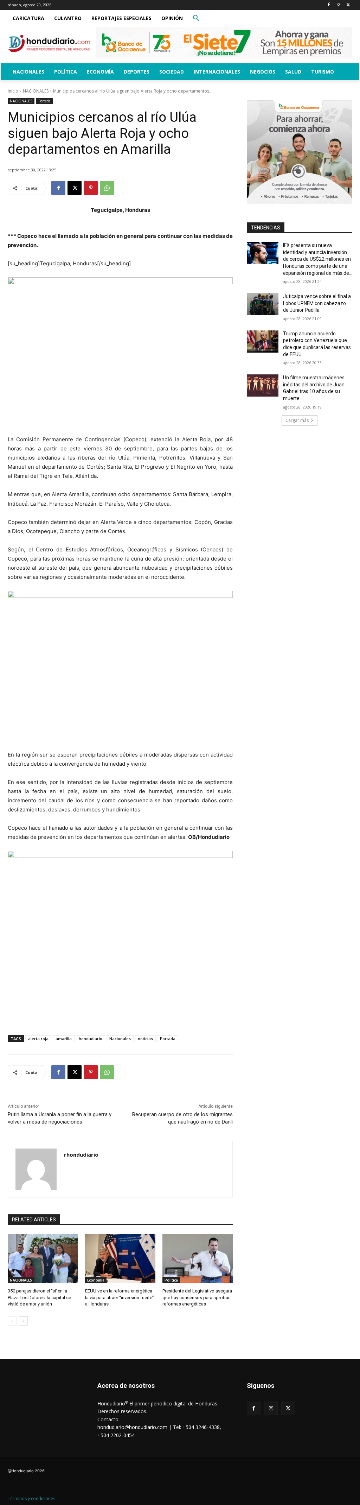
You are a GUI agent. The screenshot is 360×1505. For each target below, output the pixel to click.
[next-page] (23, 1321)
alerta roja (38, 1038)
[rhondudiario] (36, 1169)
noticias (145, 1038)
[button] (196, 18)
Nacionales (120, 1038)
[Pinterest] (91, 188)
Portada (44, 101)
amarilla (64, 1038)
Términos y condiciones (31, 1498)
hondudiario (90, 1038)
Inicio (13, 91)
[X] (348, 5)
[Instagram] (338, 5)
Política (171, 1280)
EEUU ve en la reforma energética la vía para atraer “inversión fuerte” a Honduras (119, 1297)
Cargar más (297, 420)
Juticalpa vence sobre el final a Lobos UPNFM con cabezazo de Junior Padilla (317, 303)
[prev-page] (12, 1321)
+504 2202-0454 (116, 1435)
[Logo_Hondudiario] (49, 43)
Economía (95, 1280)
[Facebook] (329, 5)
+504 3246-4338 (201, 1427)
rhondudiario (81, 1154)
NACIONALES (36, 91)
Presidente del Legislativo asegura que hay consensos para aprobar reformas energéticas (197, 1297)
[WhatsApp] (107, 188)
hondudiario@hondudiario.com (132, 1427)
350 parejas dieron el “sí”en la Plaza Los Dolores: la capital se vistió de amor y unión (39, 1297)
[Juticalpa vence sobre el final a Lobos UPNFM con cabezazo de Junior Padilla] (262, 304)
